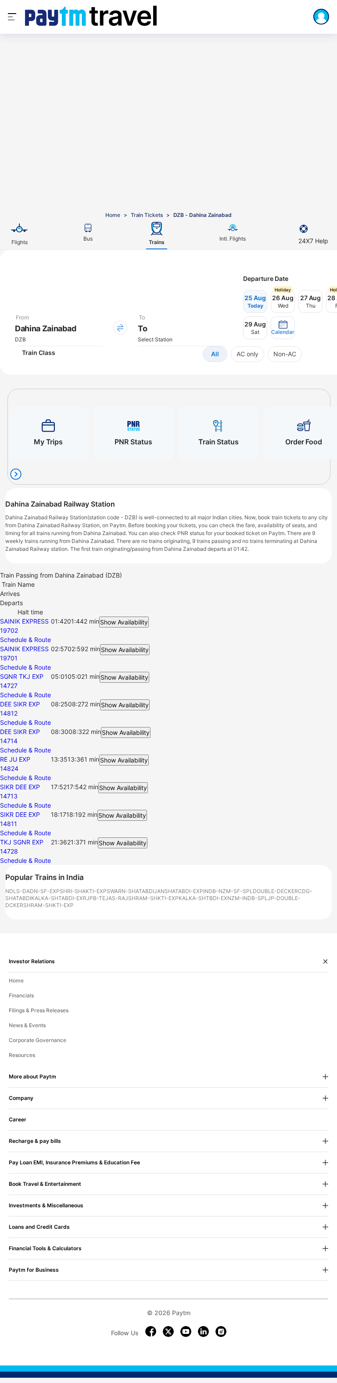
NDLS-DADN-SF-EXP (32, 891)
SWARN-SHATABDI (130, 891)
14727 (9, 685)
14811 (8, 823)
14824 (9, 768)
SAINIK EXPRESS (24, 621)
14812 (9, 713)
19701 (9, 658)
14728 (9, 851)
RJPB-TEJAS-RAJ (105, 898)
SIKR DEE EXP (20, 787)
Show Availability (124, 622)
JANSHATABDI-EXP (178, 891)
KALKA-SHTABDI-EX (57, 898)
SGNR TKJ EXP (21, 676)
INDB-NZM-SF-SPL (228, 891)
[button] (283, 327)
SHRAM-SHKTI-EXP (153, 898)
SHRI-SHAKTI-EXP (83, 891)
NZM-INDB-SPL (247, 898)
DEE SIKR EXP (20, 704)
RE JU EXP (15, 759)
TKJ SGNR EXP (21, 842)
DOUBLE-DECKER (275, 891)
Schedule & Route (25, 639)
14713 (9, 796)
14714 (9, 741)
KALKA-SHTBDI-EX (203, 898)
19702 (9, 630)
